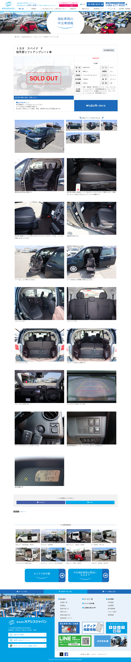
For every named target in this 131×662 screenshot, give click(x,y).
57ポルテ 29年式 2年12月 (100, 563)
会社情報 (111, 599)
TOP (83, 4)
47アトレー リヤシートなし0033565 (51, 563)
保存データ (23, 511)
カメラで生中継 (89, 603)
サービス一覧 (111, 8)
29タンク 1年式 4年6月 (73, 563)
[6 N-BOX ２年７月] (104, 536)
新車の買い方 (64, 608)
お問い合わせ (99, 105)
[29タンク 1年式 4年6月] (78, 554)
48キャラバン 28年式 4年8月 (75, 544)
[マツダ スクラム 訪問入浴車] (28, 554)
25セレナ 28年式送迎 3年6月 (25, 544)
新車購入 (34, 8)
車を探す (63, 599)
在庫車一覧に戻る (66, 591)
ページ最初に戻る (110, 591)
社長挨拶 (111, 602)
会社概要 (111, 605)
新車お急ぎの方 (65, 615)
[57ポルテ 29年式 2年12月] (104, 554)
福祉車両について (99, 8)
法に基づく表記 (85, 654)
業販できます (85, 8)
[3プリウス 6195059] (53, 536)
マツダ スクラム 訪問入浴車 (23, 563)
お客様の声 (73, 8)
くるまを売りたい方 (47, 8)
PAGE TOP (126, 640)
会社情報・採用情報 (124, 8)
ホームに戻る (23, 591)
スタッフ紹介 (112, 611)
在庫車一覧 (63, 602)
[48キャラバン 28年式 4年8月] (78, 536)
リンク (94, 654)
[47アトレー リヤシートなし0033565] (53, 554)
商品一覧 (21, 8)
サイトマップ (102, 654)
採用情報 (111, 615)
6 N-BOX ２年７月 (98, 544)
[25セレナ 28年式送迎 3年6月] (28, 536)
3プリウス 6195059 (47, 544)
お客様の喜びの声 (90, 607)
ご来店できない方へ (60, 8)
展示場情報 (111, 608)
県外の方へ (63, 611)
